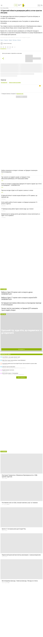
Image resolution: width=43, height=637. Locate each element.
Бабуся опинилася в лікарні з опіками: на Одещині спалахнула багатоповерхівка (19, 171)
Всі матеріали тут (21, 349)
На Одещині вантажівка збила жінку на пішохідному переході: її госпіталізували (21, 304)
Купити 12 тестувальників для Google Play (14, 529)
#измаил (10, 40)
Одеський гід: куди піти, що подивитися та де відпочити (21, 331)
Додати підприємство (21, 377)
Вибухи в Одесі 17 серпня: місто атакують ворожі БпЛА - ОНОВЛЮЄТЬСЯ (19, 298)
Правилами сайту (20, 93)
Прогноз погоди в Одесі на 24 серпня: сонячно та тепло (17, 190)
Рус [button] (39, 5)
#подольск (6, 40)
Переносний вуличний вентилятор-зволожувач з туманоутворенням (21, 555)
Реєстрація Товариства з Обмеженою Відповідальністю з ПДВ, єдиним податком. (19, 475)
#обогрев (19, 40)
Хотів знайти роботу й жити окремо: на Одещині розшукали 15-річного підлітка (19, 203)
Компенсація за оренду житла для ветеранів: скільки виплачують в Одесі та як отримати (20, 214)
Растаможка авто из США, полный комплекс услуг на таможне (20, 502)
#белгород (15, 40)
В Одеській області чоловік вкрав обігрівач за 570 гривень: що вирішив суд (19, 196)
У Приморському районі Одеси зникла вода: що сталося (17, 209)
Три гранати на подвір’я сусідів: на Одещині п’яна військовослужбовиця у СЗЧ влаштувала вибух (15, 177)
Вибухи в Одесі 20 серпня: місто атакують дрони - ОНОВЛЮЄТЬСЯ (17, 293)
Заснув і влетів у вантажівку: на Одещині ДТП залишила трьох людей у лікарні (19, 309)
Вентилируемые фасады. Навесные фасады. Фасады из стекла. (20, 581)
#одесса (2, 40)
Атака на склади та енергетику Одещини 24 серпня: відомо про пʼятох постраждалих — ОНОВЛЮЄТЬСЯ (21, 184)
